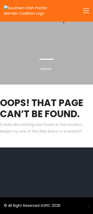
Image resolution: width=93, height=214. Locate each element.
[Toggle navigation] (86, 11)
